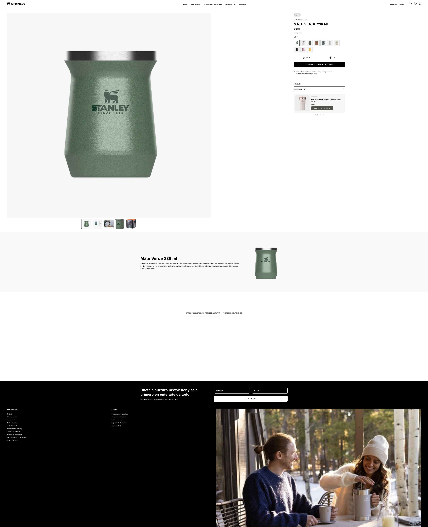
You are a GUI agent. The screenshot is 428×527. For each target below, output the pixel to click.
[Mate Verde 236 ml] (86, 224)
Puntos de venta (12, 423)
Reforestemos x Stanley (14, 429)
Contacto (9, 414)
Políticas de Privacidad (14, 434)
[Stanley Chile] (16, 3)
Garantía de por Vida (13, 432)
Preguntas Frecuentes (118, 417)
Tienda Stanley (11, 420)
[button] (410, 3)
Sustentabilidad (12, 426)
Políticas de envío (117, 420)
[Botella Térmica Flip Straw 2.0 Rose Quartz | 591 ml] (302, 103)
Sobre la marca (11, 417)
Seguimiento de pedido (118, 423)
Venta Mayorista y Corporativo (16, 437)
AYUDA (114, 410)
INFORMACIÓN (12, 410)
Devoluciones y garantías (119, 414)
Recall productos (116, 426)
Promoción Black (12, 440)
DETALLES (297, 84)
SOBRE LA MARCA (300, 89)
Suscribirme (251, 399)
